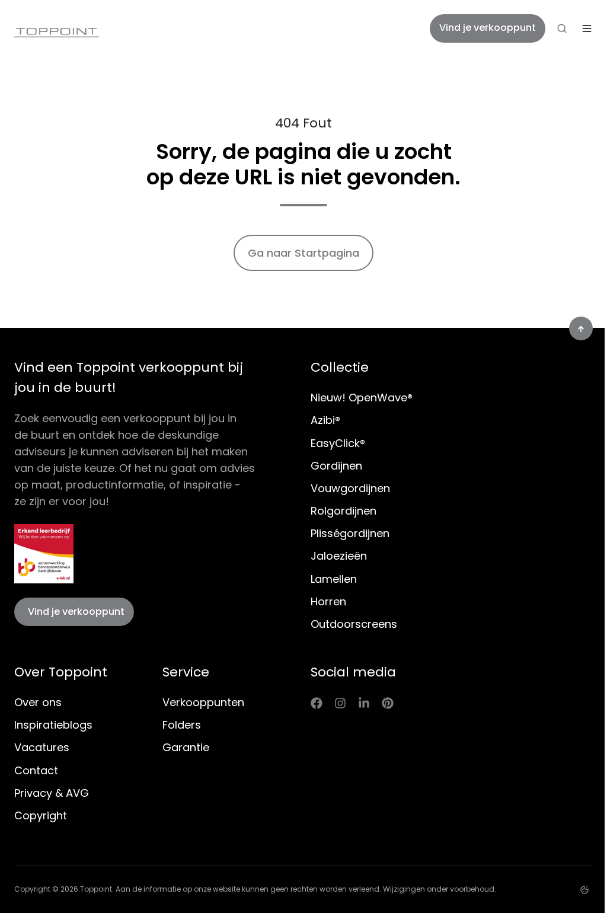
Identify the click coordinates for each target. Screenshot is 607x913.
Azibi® (325, 420)
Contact (36, 770)
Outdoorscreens (354, 624)
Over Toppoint (60, 672)
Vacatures (41, 747)
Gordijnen (336, 465)
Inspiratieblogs (53, 724)
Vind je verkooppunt (487, 27)
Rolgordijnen (343, 510)
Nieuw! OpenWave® (362, 397)
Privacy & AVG (51, 793)
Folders (181, 724)
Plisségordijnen (350, 533)
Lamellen (334, 579)
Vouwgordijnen (350, 488)
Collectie (340, 367)
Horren (328, 601)
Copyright (40, 815)
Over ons (38, 702)
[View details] (316, 702)
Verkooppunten (203, 702)
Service (185, 672)
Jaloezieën (339, 555)
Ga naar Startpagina (303, 252)
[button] (562, 28)
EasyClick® (338, 443)
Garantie (185, 747)
